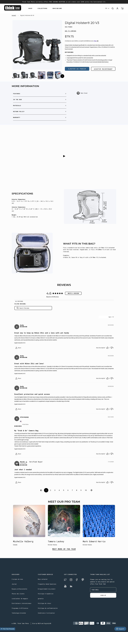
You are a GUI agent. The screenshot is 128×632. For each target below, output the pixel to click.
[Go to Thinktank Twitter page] (65, 580)
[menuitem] (33, 8)
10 (86, 490)
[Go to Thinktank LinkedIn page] (71, 586)
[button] (70, 31)
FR (106, 8)
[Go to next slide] (62, 76)
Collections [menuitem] (42, 8)
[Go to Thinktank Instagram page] (71, 580)
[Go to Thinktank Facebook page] (76, 580)
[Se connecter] (117, 8)
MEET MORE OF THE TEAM (64, 549)
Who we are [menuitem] (57, 8)
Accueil (14, 15)
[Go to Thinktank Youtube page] (65, 586)
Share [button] (19, 347)
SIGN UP (103, 595)
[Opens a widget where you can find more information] (120, 629)
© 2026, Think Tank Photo (20, 623)
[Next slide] (57, 45)
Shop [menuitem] (30, 8)
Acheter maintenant (103, 69)
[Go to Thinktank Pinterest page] (82, 579)
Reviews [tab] (20, 301)
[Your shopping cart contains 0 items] (122, 8)
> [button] (91, 490)
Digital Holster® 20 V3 (19, 343)
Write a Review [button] (73, 293)
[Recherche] (112, 8)
